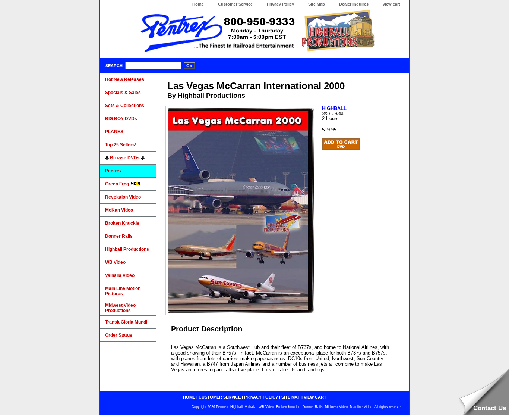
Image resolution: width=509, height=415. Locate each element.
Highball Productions (127, 249)
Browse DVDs (125, 157)
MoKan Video (119, 210)
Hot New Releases (124, 79)
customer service (220, 397)
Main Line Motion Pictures (122, 291)
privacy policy (261, 397)
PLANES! (115, 131)
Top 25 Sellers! (120, 144)
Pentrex (113, 171)
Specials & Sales (123, 92)
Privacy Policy (280, 4)
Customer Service (235, 4)
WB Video (115, 262)
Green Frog (117, 184)
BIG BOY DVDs (121, 118)
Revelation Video (123, 197)
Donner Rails (119, 236)
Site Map (316, 4)
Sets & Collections (124, 105)
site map (290, 397)
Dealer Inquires (354, 4)
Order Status (118, 335)
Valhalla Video (120, 275)
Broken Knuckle (122, 223)
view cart (391, 4)
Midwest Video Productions (120, 308)
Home (198, 4)
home (189, 397)
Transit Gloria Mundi (126, 322)
